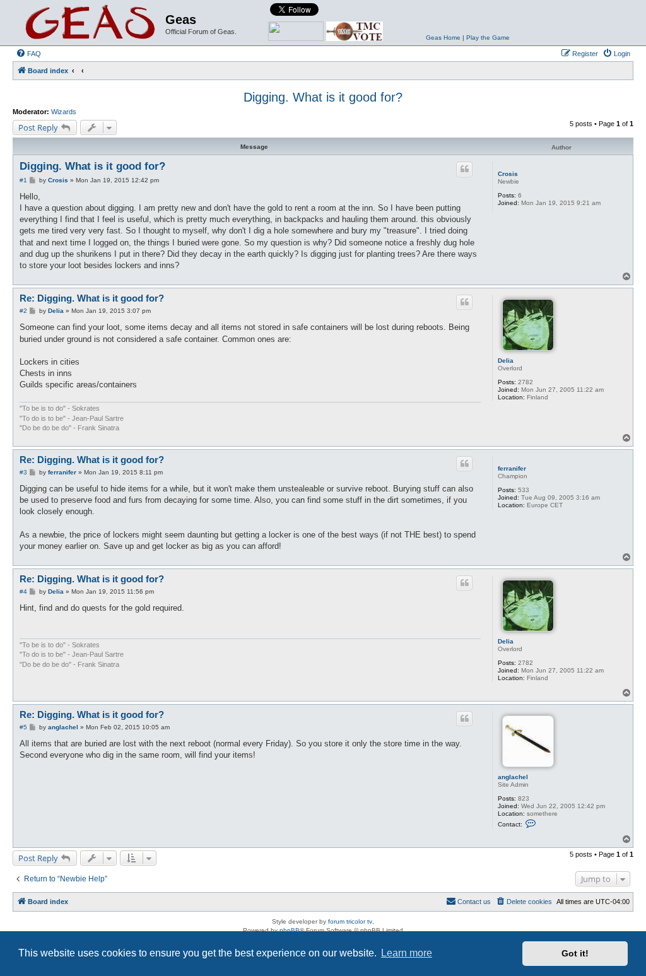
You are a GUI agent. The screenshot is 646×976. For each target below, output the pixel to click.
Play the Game (488, 37)
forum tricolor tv (350, 921)
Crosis (508, 173)
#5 (23, 727)
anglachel (513, 776)
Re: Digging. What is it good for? (92, 298)
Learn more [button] (406, 953)
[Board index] (90, 22)
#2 (23, 310)
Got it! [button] (575, 953)
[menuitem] (28, 53)
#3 (23, 472)
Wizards (63, 111)
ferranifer (512, 468)
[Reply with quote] (464, 169)
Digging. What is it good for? (323, 97)
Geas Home (443, 37)
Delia (506, 360)
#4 (23, 591)
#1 (23, 180)
